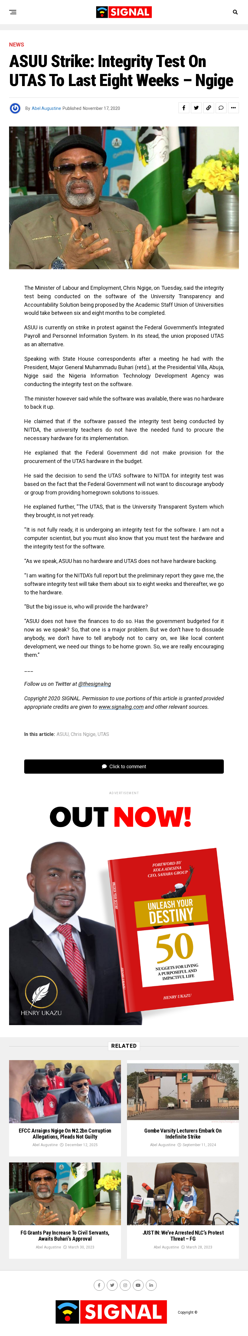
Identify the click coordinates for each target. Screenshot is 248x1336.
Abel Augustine (46, 108)
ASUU (63, 734)
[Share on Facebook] (183, 107)
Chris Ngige (83, 734)
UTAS (103, 734)
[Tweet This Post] (196, 107)
